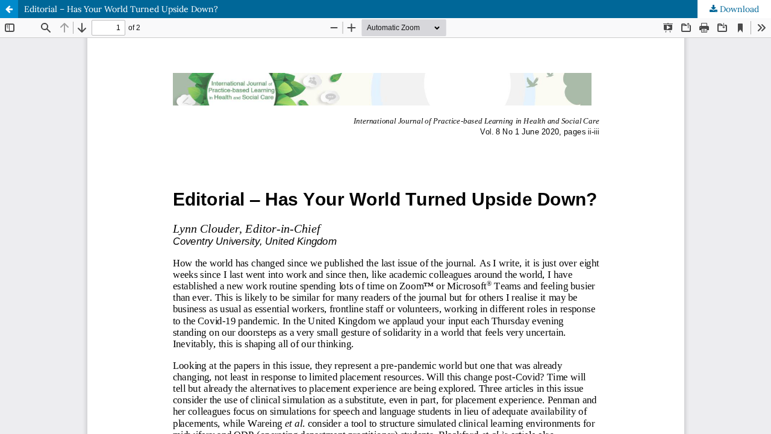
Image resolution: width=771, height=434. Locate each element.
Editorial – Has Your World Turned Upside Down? (121, 9)
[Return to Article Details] (9, 9)
